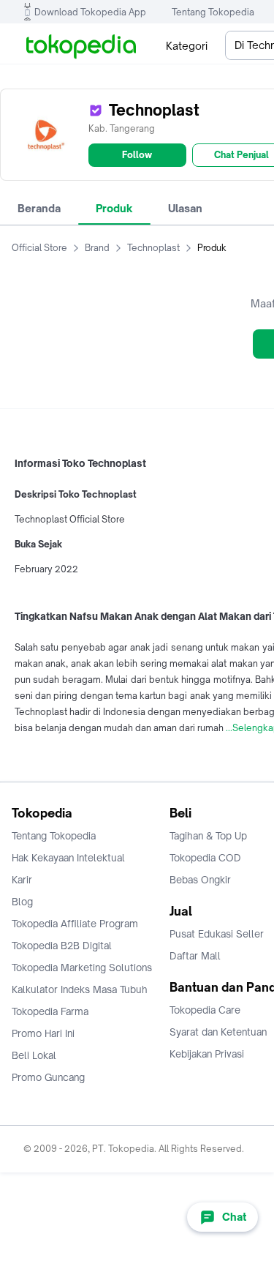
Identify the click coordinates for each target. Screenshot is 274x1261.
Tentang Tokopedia (213, 12)
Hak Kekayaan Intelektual (68, 858)
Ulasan (185, 208)
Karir (22, 880)
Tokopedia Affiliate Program (75, 923)
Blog (22, 902)
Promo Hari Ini (43, 1033)
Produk (114, 208)
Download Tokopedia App (90, 12)
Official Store (39, 247)
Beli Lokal (34, 1055)
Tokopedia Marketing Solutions (82, 967)
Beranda (39, 208)
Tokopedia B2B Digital (62, 945)
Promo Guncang (48, 1077)
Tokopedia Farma (50, 1011)
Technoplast (153, 247)
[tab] (39, 208)
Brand (97, 247)
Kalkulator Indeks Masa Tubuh (80, 989)
